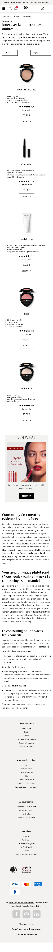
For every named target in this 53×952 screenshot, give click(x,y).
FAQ (26, 765)
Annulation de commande (26, 787)
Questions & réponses (26, 743)
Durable (26, 732)
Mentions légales (26, 924)
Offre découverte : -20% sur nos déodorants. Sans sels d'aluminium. (26, 2)
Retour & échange (26, 772)
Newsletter (26, 836)
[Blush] (26, 297)
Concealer (26, 164)
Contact (26, 736)
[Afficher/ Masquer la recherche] (10, 8)
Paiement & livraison (26, 769)
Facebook (16, 914)
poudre (29, 547)
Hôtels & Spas (26, 814)
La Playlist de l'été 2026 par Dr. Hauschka (26, 854)
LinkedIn (37, 914)
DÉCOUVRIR (26, 121)
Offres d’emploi (26, 847)
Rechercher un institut (26, 810)
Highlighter (26, 388)
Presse (26, 851)
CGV (26, 776)
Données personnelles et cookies (26, 929)
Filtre (10, 52)
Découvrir (26, 496)
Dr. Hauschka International (26, 739)
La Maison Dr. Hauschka (26, 818)
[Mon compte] (42, 7)
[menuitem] (4, 8)
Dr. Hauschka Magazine (26, 844)
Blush (26, 314)
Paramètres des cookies (26, 934)
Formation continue (26, 747)
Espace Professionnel (26, 780)
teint (9, 547)
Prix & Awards (26, 840)
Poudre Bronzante (26, 89)
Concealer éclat (27, 553)
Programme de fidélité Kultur (26, 783)
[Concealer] (26, 147)
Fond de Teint (26, 239)
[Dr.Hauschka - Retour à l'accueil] (26, 5)
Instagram (26, 914)
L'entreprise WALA (27, 728)
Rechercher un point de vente (27, 807)
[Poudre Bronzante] (26, 73)
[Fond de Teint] (26, 222)
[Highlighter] (26, 372)
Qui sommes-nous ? (26, 723)
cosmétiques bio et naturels (21, 903)
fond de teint (23, 543)
